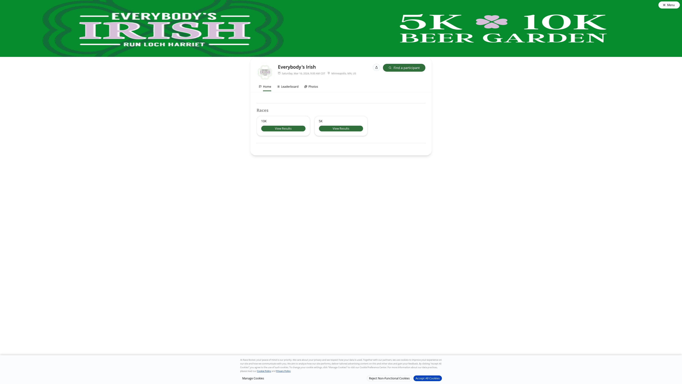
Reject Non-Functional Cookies (389, 378)
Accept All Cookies (428, 378)
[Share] (376, 67)
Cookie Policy (264, 371)
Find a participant (407, 68)
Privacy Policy (283, 371)
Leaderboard (290, 87)
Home (267, 87)
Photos (313, 87)
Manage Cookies (253, 378)
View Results (283, 128)
